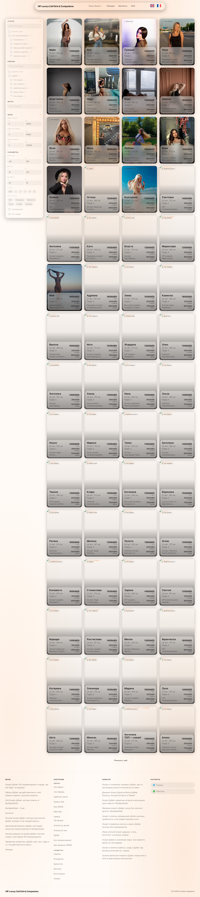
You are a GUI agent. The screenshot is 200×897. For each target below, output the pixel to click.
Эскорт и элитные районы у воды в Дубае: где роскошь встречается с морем (122, 849)
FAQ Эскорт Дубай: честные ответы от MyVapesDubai (22, 801)
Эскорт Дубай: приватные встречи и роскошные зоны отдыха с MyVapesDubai (123, 801)
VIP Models (58, 820)
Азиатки (57, 854)
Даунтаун (58, 811)
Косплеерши (59, 874)
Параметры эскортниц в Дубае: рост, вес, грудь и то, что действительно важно (27, 843)
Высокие (57, 869)
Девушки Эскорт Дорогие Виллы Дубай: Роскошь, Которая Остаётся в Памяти (120, 793)
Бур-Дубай (58, 807)
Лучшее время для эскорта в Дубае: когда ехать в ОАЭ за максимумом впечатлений (124, 857)
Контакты (9, 813)
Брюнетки (58, 864)
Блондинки (59, 859)
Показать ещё (120, 760)
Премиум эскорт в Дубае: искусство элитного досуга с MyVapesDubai (122, 809)
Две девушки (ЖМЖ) (63, 845)
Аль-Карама (59, 792)
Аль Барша (58, 787)
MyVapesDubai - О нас (15, 808)
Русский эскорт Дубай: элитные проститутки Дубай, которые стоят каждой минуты (25, 819)
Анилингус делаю (61, 825)
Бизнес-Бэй (59, 802)
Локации (9, 849)
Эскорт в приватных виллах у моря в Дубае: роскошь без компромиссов (121, 825)
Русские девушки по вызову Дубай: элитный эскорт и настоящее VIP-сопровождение (24, 835)
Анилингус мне (60, 830)
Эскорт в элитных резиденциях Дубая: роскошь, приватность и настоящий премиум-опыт (123, 817)
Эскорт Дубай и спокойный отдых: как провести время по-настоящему (123, 841)
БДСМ (56, 835)
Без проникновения (62, 840)
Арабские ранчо (61, 797)
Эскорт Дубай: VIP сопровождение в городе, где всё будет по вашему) (26, 786)
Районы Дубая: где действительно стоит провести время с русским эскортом (23, 793)
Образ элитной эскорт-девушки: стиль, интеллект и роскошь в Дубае (119, 833)
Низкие (57, 878)
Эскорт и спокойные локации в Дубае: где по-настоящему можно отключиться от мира (122, 786)
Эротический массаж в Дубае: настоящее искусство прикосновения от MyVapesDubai (24, 827)
